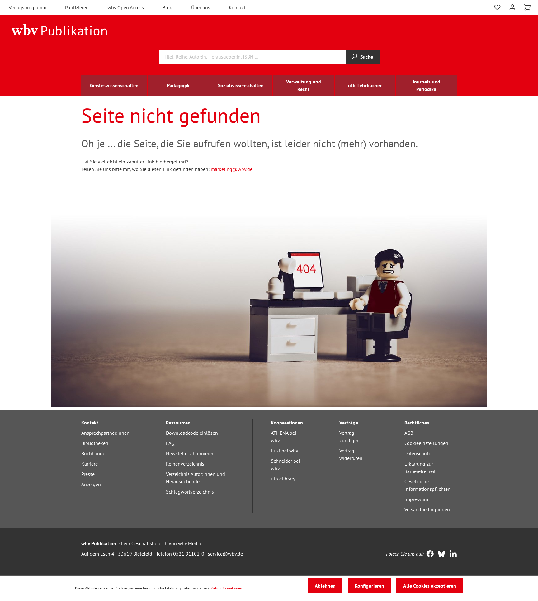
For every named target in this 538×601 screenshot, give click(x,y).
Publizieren (77, 7)
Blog (167, 7)
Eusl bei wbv (284, 450)
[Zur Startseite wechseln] (59, 29)
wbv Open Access (125, 7)
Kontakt (237, 7)
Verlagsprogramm (27, 7)
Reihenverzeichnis (185, 464)
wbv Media (189, 543)
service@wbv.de (225, 554)
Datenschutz (417, 453)
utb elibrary (283, 479)
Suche (366, 57)
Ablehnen (325, 586)
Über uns (200, 7)
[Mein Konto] (512, 7)
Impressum (416, 499)
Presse (88, 474)
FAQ (170, 443)
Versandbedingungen (427, 509)
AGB (408, 433)
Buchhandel (94, 453)
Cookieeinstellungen (426, 443)
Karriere (89, 464)
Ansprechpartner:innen (105, 433)
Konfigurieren (369, 586)
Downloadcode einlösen (192, 433)
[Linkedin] (451, 554)
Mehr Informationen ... (228, 588)
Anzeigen (91, 484)
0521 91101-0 (188, 554)
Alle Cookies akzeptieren (429, 586)
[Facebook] (428, 554)
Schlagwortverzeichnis (190, 492)
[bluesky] (440, 554)
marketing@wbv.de (231, 169)
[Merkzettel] (497, 7)
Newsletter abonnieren (190, 453)
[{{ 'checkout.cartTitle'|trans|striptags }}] (527, 7)
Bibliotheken (94, 443)
